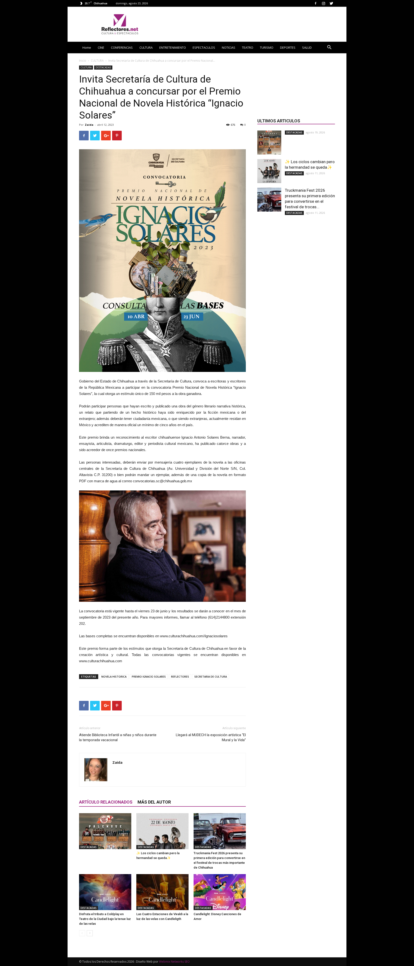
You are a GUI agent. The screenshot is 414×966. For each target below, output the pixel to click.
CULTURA (146, 47)
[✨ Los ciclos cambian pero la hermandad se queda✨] (162, 831)
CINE (101, 47)
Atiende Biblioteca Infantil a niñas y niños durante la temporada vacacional (117, 737)
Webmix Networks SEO (174, 962)
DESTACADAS (103, 67)
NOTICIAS (228, 47)
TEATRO (247, 47)
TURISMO (266, 47)
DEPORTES (287, 47)
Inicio (82, 61)
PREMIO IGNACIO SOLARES (149, 676)
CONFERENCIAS (122, 47)
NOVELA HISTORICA (113, 676)
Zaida (89, 124)
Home (86, 47)
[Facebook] (315, 3)
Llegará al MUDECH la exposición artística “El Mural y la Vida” (211, 737)
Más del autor (154, 802)
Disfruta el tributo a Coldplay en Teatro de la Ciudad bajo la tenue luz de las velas (105, 918)
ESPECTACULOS (204, 47)
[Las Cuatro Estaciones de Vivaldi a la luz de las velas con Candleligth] (162, 892)
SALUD (307, 47)
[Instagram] (323, 3)
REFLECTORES (180, 676)
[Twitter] (331, 3)
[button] (329, 48)
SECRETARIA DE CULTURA (210, 676)
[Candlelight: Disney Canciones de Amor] (220, 892)
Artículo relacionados (105, 802)
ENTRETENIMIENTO (172, 47)
